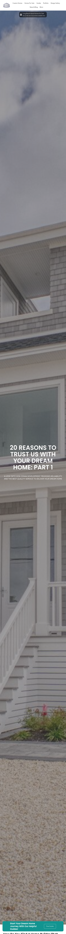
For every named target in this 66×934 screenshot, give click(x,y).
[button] (55, 3)
